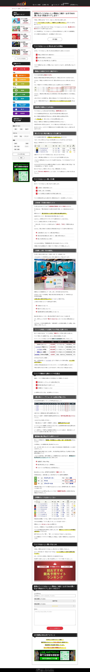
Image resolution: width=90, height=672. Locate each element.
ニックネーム (37, 593)
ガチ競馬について (39, 669)
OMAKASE (22, 50)
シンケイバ (38, 347)
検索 (21, 157)
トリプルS (39, 349)
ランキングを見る (21, 58)
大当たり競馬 (23, 34)
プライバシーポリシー (49, 669)
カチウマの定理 (23, 18)
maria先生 (37, 354)
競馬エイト (39, 352)
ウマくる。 (22, 26)
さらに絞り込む (21, 154)
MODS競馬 (22, 42)
